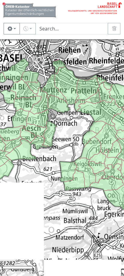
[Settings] (12, 28)
